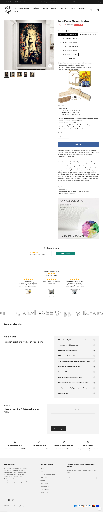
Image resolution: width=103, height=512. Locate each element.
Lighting (53, 8)
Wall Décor (36, 8)
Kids (15, 11)
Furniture (72, 8)
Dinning (45, 8)
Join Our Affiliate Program (47, 474)
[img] (51, 273)
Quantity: (60, 133)
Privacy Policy (44, 493)
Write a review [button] (65, 253)
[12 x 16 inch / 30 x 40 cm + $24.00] (73, 110)
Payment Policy (44, 487)
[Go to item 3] (19, 75)
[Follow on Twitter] (9, 500)
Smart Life (82, 8)
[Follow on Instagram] (13, 500)
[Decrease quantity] (60, 137)
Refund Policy (44, 484)
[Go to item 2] (12, 75)
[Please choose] (73, 109)
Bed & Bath (63, 8)
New (15, 8)
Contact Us (43, 480)
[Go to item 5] (32, 75)
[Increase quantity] (67, 137)
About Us (42, 468)
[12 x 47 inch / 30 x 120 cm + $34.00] (73, 114)
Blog (41, 471)
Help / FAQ (43, 477)
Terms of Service (44, 490)
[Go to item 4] (25, 75)
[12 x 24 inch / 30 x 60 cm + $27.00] (73, 112)
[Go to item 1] (6, 75)
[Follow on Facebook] (5, 500)
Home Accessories (24, 8)
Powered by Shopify (19, 506)
